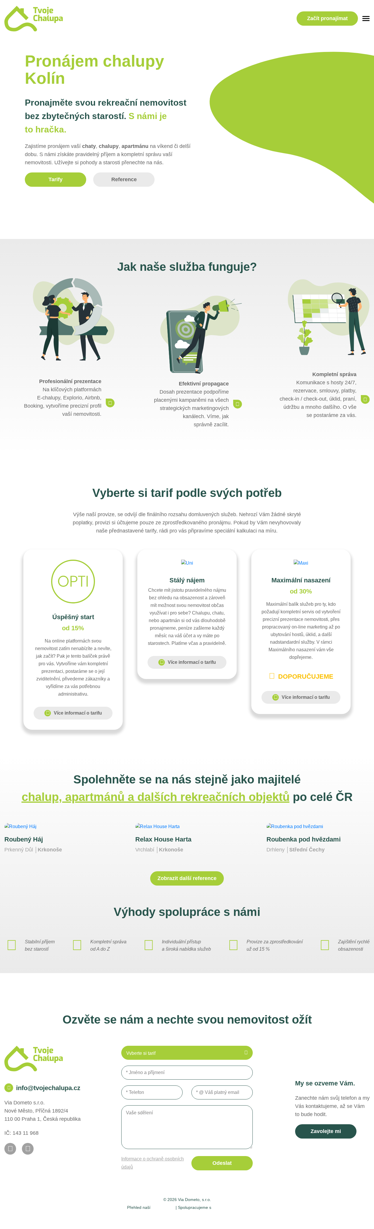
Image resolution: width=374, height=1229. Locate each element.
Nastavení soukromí (153, 1217)
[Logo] (33, 19)
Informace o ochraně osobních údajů (152, 1162)
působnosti (163, 1207)
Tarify (56, 179)
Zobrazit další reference (187, 878)
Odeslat (222, 1163)
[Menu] (366, 18)
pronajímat (327, 18)
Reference (124, 179)
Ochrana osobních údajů (204, 1217)
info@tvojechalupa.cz (48, 1088)
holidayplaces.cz (229, 1207)
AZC (255, 1217)
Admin (121, 1217)
